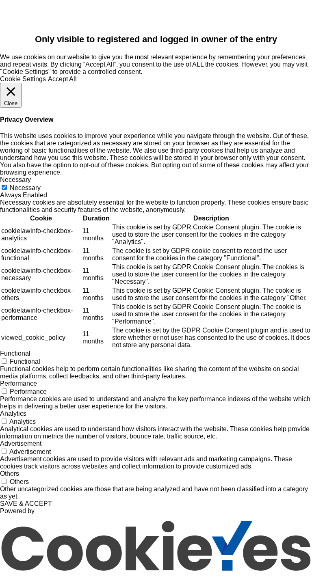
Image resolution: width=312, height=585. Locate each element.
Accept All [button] (62, 79)
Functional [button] (15, 353)
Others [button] (9, 473)
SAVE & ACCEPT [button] (26, 503)
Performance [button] (18, 383)
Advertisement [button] (20, 443)
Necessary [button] (15, 179)
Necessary (25, 187)
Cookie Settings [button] (23, 79)
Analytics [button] (13, 413)
